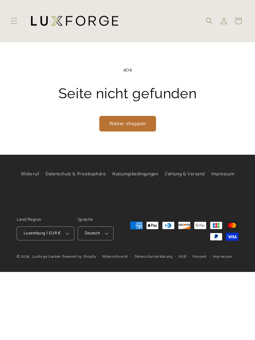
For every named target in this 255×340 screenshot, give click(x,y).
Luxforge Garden (46, 257)
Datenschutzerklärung (153, 257)
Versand (199, 257)
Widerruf (30, 174)
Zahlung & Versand (185, 174)
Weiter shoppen (127, 124)
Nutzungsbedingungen (135, 174)
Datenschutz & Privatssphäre (75, 174)
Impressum (222, 174)
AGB (182, 257)
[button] (14, 21)
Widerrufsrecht (115, 257)
